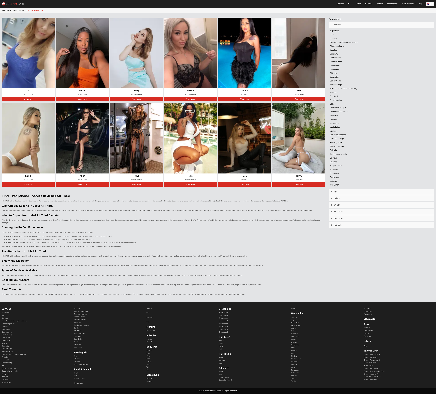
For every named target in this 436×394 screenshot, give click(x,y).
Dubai (21, 10)
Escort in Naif (368, 365)
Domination (6, 346)
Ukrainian (367, 308)
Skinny (148, 361)
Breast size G (224, 329)
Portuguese (295, 370)
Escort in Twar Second (372, 360)
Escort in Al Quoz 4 (370, 363)
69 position (6, 312)
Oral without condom (81, 311)
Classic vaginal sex (8, 324)
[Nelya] (136, 138)
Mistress (77, 308)
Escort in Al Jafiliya (370, 357)
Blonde (221, 340)
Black (221, 346)
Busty (148, 353)
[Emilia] (28, 138)
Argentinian (295, 320)
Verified (380, 4)
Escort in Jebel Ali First (372, 374)
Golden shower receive (10, 371)
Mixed (293, 308)
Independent (392, 4)
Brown (221, 343)
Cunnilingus (6, 337)
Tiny (147, 370)
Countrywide (368, 330)
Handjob (5, 376)
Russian (294, 375)
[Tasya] (298, 138)
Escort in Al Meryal (370, 379)
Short (221, 357)
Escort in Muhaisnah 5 (372, 354)
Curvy (148, 356)
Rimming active (79, 317)
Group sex (5, 374)
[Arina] (82, 138)
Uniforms (77, 345)
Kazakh (294, 350)
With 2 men (78, 347)
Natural (149, 342)
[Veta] (298, 53)
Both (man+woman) (81, 364)
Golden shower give (9, 368)
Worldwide (367, 336)
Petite (148, 359)
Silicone (149, 381)
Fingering (5, 357)
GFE (3, 365)
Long (221, 363)
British (293, 331)
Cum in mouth (7, 332)
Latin (220, 383)
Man (75, 356)
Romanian (295, 373)
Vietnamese (368, 314)
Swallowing (78, 342)
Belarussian (295, 325)
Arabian (221, 372)
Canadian (294, 334)
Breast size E (223, 324)
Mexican (294, 356)
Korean (293, 353)
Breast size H (223, 332)
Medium (222, 360)
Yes (147, 322)
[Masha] (190, 53)
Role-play (77, 322)
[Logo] (13, 3)
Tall (147, 367)
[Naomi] (82, 53)
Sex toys (77, 328)
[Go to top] (432, 385)
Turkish (293, 381)
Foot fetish (5, 360)
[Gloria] (244, 53)
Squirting (77, 331)
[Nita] (190, 138)
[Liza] (244, 138)
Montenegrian (296, 359)
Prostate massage (80, 314)
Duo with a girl (7, 349)
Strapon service (79, 333)
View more (28, 99)
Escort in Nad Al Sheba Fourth (374, 371)
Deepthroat (6, 340)
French (293, 339)
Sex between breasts (81, 325)
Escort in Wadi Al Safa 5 (372, 377)
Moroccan (294, 361)
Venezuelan (368, 311)
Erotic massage (7, 351)
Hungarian (295, 345)
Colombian (295, 336)
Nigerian (294, 364)
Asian (221, 374)
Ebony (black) (224, 377)
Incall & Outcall (79, 378)
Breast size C (223, 318)
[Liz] (28, 53)
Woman (77, 359)
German (294, 342)
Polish (293, 367)
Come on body (7, 335)
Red (220, 349)
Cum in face (6, 329)
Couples (5, 326)
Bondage (5, 318)
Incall (76, 373)
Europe (366, 333)
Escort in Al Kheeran (371, 368)
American (294, 317)
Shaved (149, 339)
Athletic (149, 350)
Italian (293, 348)
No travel (367, 328)
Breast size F (223, 326)
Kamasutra (6, 379)
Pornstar (368, 4)
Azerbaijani (295, 322)
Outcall (76, 376)
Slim (148, 364)
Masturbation (6, 382)
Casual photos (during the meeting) (14, 321)
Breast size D (223, 321)
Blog (420, 4)
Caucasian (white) (225, 380)
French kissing (7, 363)
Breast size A (223, 312)
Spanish (294, 378)
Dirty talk (5, 343)
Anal (3, 315)
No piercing (150, 330)
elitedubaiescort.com (9, 10)
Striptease (77, 336)
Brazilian (294, 328)
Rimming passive (80, 319)
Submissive (78, 339)
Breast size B (223, 315)
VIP (349, 4)
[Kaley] (136, 53)
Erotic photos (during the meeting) (14, 354)
